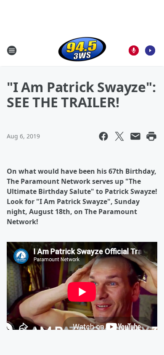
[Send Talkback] (134, 50)
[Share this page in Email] (135, 136)
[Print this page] (151, 136)
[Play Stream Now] (150, 50)
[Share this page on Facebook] (103, 136)
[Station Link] (82, 50)
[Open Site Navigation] (12, 50)
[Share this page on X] (119, 136)
